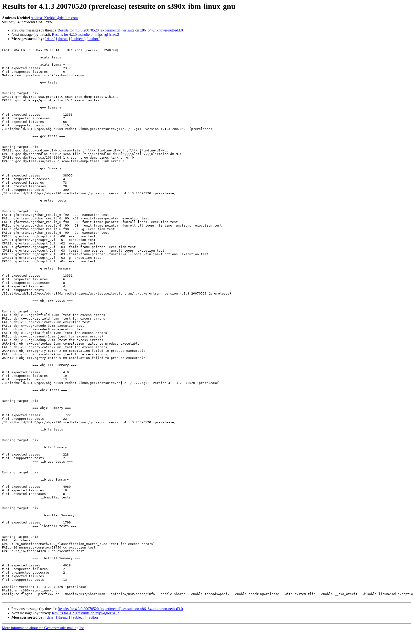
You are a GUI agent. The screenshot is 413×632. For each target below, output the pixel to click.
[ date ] (50, 39)
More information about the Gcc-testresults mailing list (43, 628)
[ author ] (93, 39)
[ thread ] (63, 39)
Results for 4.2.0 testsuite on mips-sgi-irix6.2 (85, 34)
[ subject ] (78, 39)
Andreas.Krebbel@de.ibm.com (54, 18)
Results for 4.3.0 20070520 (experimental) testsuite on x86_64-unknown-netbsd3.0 (120, 30)
